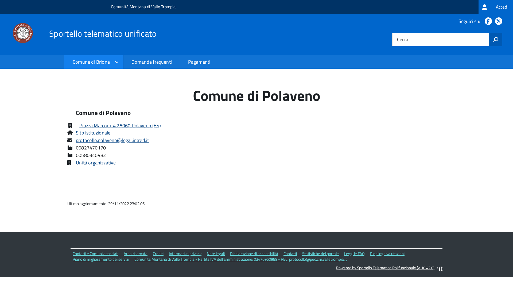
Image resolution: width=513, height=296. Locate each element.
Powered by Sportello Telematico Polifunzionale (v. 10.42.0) (385, 268)
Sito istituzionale (93, 132)
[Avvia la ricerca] (495, 39)
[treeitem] (496, 7)
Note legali (216, 254)
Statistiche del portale (320, 254)
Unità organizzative (96, 162)
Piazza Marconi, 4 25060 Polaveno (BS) (120, 125)
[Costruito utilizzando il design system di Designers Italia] (439, 269)
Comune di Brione (91, 62)
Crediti (158, 254)
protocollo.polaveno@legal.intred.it (112, 140)
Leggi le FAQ (354, 254)
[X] (497, 21)
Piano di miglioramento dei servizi (101, 259)
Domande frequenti (151, 62)
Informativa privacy (185, 254)
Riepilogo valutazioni (387, 254)
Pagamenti (199, 62)
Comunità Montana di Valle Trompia (143, 6)
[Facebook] (487, 21)
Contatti (290, 254)
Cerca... (404, 40)
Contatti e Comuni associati (95, 254)
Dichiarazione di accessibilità (254, 254)
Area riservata (135, 254)
